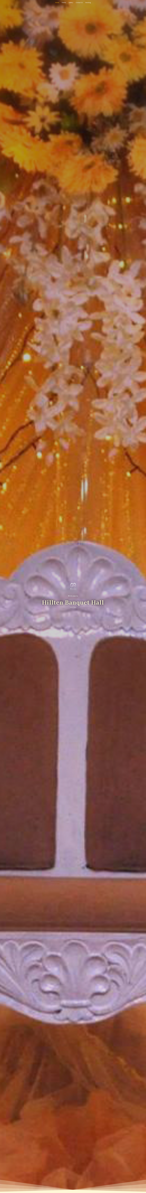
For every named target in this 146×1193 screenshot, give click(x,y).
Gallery (71, 2)
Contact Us (79, 2)
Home (57, 2)
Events (64, 2)
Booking (88, 2)
